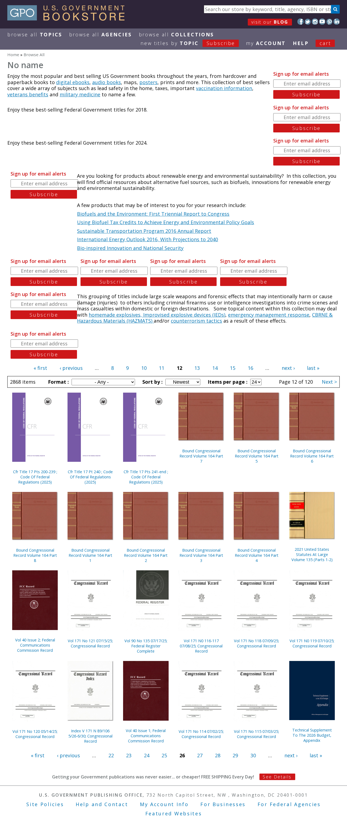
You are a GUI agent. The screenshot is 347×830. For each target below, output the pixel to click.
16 (250, 368)
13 (197, 368)
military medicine (80, 94)
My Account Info (164, 804)
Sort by (151, 382)
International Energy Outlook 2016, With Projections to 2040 (147, 239)
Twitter (308, 21)
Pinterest (329, 21)
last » (313, 368)
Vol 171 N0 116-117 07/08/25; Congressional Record (201, 646)
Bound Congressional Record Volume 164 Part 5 (256, 456)
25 (164, 755)
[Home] (68, 18)
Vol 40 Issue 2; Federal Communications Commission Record (35, 645)
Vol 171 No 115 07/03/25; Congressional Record (256, 734)
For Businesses (223, 804)
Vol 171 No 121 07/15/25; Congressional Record (90, 643)
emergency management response (268, 314)
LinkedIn (336, 21)
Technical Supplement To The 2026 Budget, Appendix (312, 735)
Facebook (300, 21)
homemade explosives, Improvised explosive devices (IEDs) (157, 314)
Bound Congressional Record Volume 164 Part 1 (90, 555)
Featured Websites (173, 813)
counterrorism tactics (196, 320)
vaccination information (224, 88)
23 (128, 755)
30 (253, 755)
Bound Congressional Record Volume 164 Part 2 (146, 555)
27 (200, 755)
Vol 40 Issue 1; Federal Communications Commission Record (146, 735)
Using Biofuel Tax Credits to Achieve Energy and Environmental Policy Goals (165, 222)
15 (232, 368)
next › (288, 368)
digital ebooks (72, 82)
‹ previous (71, 368)
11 (161, 368)
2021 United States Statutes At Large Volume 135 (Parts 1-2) (312, 554)
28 (217, 755)
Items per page (227, 382)
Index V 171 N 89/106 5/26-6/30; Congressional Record (90, 736)
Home (13, 54)
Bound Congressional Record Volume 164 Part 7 (201, 456)
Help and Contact (102, 804)
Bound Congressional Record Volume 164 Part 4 (256, 555)
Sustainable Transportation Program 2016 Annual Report (144, 231)
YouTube (322, 21)
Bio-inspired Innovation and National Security (130, 248)
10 (144, 368)
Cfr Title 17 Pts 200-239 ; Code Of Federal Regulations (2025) (35, 477)
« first (40, 368)
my (266, 43)
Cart (325, 43)
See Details (277, 777)
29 (235, 755)
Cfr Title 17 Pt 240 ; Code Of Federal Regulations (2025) (90, 477)
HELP (301, 43)
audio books (106, 82)
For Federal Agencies (289, 804)
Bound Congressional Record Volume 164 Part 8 (35, 555)
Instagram (315, 21)
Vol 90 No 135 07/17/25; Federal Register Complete (145, 646)
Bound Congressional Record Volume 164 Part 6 (312, 456)
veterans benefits (27, 94)
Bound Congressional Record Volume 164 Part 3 (201, 555)
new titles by (187, 43)
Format (58, 382)
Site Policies (45, 804)
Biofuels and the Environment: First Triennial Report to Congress (153, 214)
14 (215, 368)
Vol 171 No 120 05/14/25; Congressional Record (34, 734)
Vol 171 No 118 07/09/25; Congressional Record (256, 643)
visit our (269, 22)
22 (111, 755)
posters (148, 82)
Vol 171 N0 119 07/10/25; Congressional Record (312, 643)
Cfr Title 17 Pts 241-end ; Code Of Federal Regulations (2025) (146, 477)
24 (146, 755)
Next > (329, 382)
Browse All (34, 34)
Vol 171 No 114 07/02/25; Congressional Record (201, 734)
